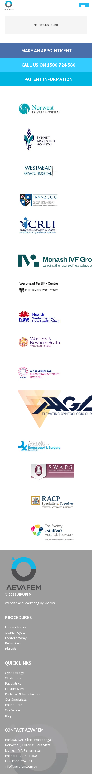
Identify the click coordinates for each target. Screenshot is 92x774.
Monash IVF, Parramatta (23, 750)
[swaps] (46, 471)
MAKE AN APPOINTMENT (46, 50)
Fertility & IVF (15, 689)
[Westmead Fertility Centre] (46, 286)
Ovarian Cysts (15, 632)
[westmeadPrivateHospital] (46, 170)
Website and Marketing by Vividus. (30, 603)
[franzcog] (46, 200)
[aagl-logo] (46, 409)
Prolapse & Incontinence (23, 694)
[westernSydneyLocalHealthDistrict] (46, 316)
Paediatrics (13, 683)
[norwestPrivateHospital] (46, 109)
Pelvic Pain (13, 643)
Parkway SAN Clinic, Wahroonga (28, 739)
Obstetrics (13, 678)
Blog (8, 715)
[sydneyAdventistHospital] (46, 139)
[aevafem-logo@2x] (8, 5)
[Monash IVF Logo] (46, 256)
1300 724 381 (22, 761)
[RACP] (46, 502)
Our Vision (12, 710)
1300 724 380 (26, 755)
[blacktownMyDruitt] (46, 373)
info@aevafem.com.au (21, 766)
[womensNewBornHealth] (46, 342)
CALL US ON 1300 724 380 (48, 65)
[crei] (46, 226)
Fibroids (11, 648)
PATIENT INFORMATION (48, 79)
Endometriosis (15, 627)
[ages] (46, 445)
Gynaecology (14, 672)
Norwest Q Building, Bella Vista (27, 745)
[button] (85, 5)
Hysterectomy (16, 638)
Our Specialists (16, 699)
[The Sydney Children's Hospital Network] (46, 532)
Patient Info (13, 705)
